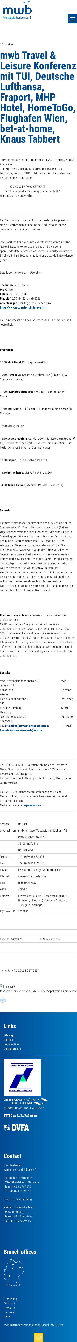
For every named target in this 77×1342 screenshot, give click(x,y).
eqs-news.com (33, 805)
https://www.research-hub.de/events (22, 307)
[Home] (21, 10)
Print (3, 1000)
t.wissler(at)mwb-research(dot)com (21, 730)
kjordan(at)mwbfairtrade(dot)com (28, 726)
